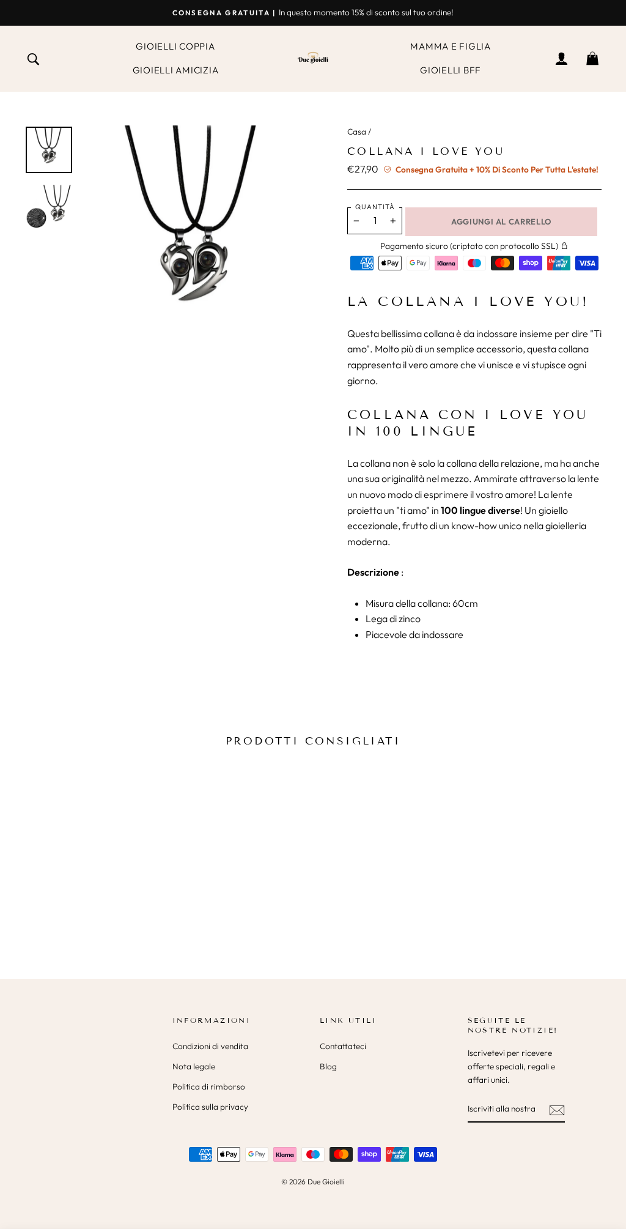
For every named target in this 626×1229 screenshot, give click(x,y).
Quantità (375, 206)
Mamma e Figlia (450, 46)
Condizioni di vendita (210, 1046)
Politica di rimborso (208, 1086)
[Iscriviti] (557, 1109)
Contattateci (343, 1046)
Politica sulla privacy (210, 1106)
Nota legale (193, 1066)
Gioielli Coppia (175, 46)
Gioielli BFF (450, 70)
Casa (356, 131)
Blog (328, 1066)
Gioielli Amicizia (176, 70)
